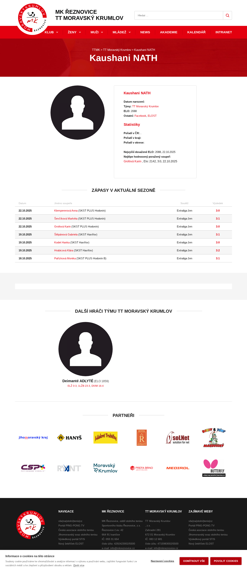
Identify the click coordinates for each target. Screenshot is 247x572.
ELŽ (70, 385)
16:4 (101, 385)
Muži (95, 32)
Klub (49, 32)
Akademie (168, 32)
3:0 (218, 210)
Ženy (72, 32)
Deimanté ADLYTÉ (77, 381)
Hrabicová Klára (63, 250)
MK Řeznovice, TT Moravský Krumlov (30, 524)
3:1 (218, 218)
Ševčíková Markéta (65, 218)
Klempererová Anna (66, 210)
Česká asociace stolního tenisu (76, 530)
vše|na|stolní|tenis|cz (70, 521)
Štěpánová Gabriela (66, 234)
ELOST (152, 115)
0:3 (75, 385)
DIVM (94, 385)
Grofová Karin (132, 161)
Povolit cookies (226, 561)
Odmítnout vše (194, 561)
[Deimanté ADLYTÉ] (85, 349)
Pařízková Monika (65, 258)
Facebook (140, 115)
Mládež (119, 32)
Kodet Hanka (62, 242)
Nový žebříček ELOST (71, 543)
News (145, 32)
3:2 (218, 250)
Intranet (224, 32)
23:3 (87, 385)
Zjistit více (78, 565)
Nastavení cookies (162, 561)
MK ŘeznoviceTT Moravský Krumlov (89, 15)
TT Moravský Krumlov (145, 106)
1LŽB (81, 385)
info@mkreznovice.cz (122, 548)
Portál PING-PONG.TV (71, 525)
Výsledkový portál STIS (71, 539)
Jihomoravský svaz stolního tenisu (77, 534)
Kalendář (196, 32)
